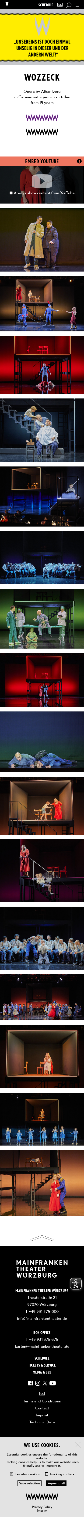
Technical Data (42, 1422)
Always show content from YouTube (44, 192)
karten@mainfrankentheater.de (42, 1346)
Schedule (45, 5)
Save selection (29, 1483)
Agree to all (56, 1483)
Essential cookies (27, 1474)
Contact (42, 1408)
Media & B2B (42, 1371)
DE (60, 5)
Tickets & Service (42, 1364)
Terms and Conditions (42, 1401)
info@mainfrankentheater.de (42, 1318)
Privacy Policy (42, 1507)
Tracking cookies (62, 1474)
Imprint (42, 1510)
